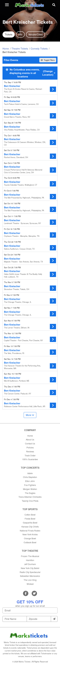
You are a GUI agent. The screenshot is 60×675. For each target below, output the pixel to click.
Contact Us (30, 443)
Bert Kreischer (12, 86)
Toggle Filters (49, 60)
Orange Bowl (30, 538)
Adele (30, 473)
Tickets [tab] (8, 34)
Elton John (30, 481)
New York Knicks (30, 534)
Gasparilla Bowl (30, 522)
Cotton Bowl (30, 514)
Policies (30, 447)
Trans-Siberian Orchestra (30, 496)
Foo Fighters (30, 485)
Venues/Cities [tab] (35, 34)
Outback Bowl (30, 542)
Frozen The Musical (30, 556)
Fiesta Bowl (30, 518)
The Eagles (30, 493)
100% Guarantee (30, 459)
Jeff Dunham (30, 564)
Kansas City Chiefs (30, 526)
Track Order (30, 455)
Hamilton (30, 560)
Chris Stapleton (30, 477)
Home (30, 435)
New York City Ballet (30, 568)
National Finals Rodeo (30, 530)
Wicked (30, 583)
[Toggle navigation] (6, 5)
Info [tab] (20, 34)
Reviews (30, 451)
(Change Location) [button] (47, 72)
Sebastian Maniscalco (30, 575)
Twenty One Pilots (30, 500)
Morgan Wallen (30, 489)
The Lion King (30, 579)
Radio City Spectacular (30, 572)
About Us (30, 439)
